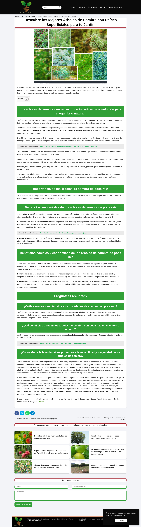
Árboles (72, 7)
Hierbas (64, 519)
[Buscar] (59, 7)
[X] (22, 413)
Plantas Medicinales (115, 7)
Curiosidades (92, 7)
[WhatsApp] (27, 413)
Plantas (71, 519)
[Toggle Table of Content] (26, 99)
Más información (119, 515)
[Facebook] (16, 413)
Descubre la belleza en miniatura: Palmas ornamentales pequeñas (36, 418)
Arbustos (82, 7)
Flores (102, 7)
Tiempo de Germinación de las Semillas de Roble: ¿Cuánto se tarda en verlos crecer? (100, 418)
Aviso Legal (82, 519)
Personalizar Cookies (94, 519)
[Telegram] (32, 413)
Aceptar (121, 520)
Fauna (53, 519)
